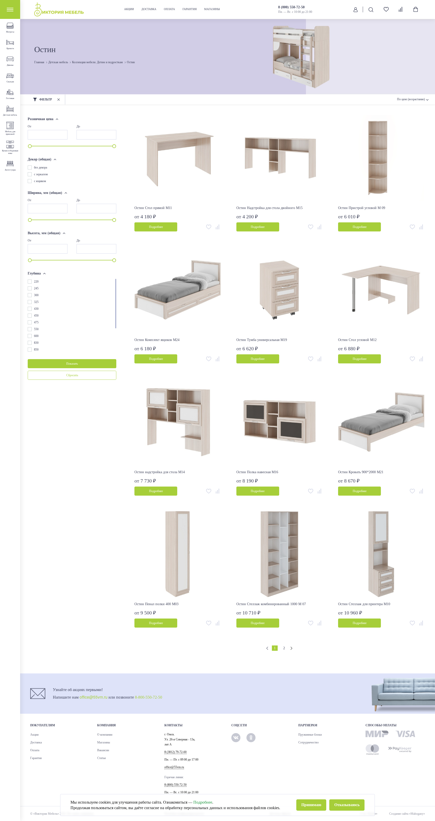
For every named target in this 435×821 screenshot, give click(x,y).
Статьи (101, 758)
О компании (104, 734)
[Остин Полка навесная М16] (279, 422)
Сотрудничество (308, 742)
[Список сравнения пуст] (401, 9)
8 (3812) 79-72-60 (175, 752)
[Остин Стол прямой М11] (177, 158)
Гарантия (190, 9)
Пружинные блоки (310, 734)
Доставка (148, 9)
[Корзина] (415, 9)
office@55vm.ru (93, 697)
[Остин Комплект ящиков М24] (177, 290)
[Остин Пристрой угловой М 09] (381, 158)
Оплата (169, 9)
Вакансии (103, 750)
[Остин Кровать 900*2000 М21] (381, 422)
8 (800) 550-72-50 (291, 7)
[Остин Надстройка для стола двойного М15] (279, 158)
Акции (129, 9)
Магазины (212, 9)
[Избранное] (384, 9)
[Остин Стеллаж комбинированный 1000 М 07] (279, 554)
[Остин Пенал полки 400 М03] (177, 554)
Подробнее (202, 802)
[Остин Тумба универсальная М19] (279, 290)
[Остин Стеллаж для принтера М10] (381, 554)
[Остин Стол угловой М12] (381, 290)
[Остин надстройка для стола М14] (177, 422)
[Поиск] (371, 9)
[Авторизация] (355, 9)
